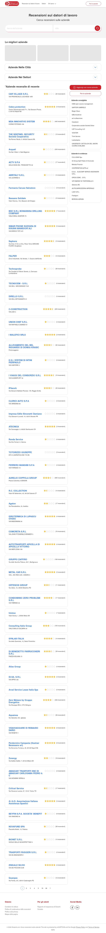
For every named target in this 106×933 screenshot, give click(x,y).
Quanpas (13, 877)
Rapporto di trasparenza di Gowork (48, 907)
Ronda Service (16, 439)
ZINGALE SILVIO (17, 864)
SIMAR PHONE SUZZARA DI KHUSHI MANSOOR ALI (22, 227)
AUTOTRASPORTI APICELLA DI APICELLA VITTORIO (24, 545)
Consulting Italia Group (20, 625)
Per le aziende (93, 4)
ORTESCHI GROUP (18, 585)
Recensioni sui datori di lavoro (31, 4)
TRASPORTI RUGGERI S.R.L (23, 852)
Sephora (13, 241)
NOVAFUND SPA (17, 826)
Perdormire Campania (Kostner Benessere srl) (24, 744)
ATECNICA (14, 426)
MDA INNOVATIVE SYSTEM (22, 121)
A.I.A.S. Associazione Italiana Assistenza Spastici (23, 802)
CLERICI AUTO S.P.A (19, 400)
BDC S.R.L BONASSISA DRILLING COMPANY (25, 212)
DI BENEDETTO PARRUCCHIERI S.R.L (24, 652)
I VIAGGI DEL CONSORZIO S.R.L (25, 375)
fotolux (12, 612)
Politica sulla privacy (11, 912)
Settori (44, 4)
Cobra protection (17, 106)
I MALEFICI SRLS (17, 334)
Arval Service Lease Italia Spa (23, 689)
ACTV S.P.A (14, 162)
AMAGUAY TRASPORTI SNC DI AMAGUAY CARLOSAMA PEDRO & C (25, 773)
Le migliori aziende (16, 42)
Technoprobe (15, 268)
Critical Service (16, 788)
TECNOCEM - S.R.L (18, 283)
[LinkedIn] (77, 907)
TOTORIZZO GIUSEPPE (20, 452)
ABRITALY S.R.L (16, 175)
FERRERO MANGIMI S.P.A (21, 465)
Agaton (12, 503)
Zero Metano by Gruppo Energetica (20, 701)
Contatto (40, 909)
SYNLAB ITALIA (16, 638)
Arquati (12, 149)
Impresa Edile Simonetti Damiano (25, 413)
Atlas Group (15, 666)
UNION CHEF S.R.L (18, 321)
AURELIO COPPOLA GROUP (23, 477)
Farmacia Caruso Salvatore (22, 187)
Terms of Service (93, 927)
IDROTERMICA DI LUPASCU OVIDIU (22, 517)
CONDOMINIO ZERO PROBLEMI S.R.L (24, 599)
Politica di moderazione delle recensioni (18, 909)
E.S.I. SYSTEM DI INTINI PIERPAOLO (20, 361)
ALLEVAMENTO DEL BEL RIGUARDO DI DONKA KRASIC (24, 346)
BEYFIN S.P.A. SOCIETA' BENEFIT (25, 813)
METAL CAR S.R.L (17, 572)
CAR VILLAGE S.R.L (18, 93)
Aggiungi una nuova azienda (87, 87)
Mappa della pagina (11, 914)
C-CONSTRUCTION (18, 309)
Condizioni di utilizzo (11, 907)
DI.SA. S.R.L (15, 676)
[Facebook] (72, 907)
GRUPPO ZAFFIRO (18, 559)
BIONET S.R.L (15, 839)
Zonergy (13, 758)
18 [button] (42, 888)
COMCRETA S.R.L (17, 531)
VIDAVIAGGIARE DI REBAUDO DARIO (23, 729)
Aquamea (13, 715)
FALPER (13, 255)
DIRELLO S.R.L (16, 296)
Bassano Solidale (17, 198)
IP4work (13, 388)
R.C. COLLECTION (18, 490)
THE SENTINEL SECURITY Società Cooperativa (21, 135)
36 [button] (46, 888)
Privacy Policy (80, 927)
